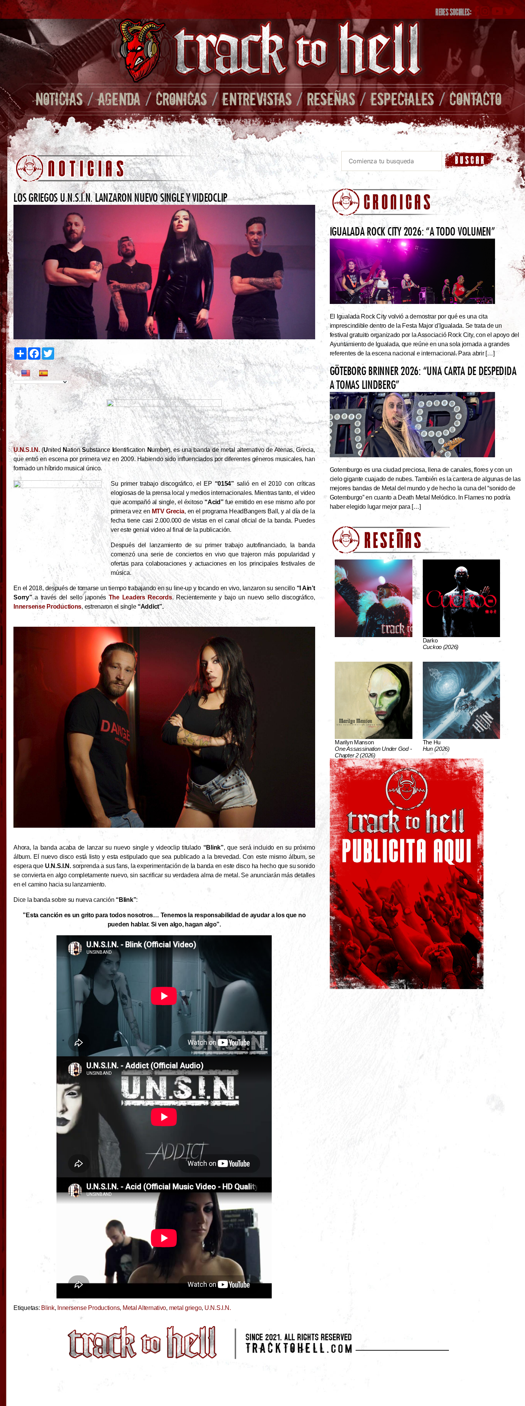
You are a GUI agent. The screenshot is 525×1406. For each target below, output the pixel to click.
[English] (25, 373)
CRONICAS (181, 99)
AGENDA (119, 99)
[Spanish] (43, 373)
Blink (48, 1308)
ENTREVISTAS (257, 99)
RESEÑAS (331, 99)
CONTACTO (475, 99)
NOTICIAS (59, 99)
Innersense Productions (47, 606)
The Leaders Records (140, 597)
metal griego (185, 1308)
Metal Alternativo (144, 1308)
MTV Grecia (168, 511)
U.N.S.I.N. (26, 450)
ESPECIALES (402, 99)
